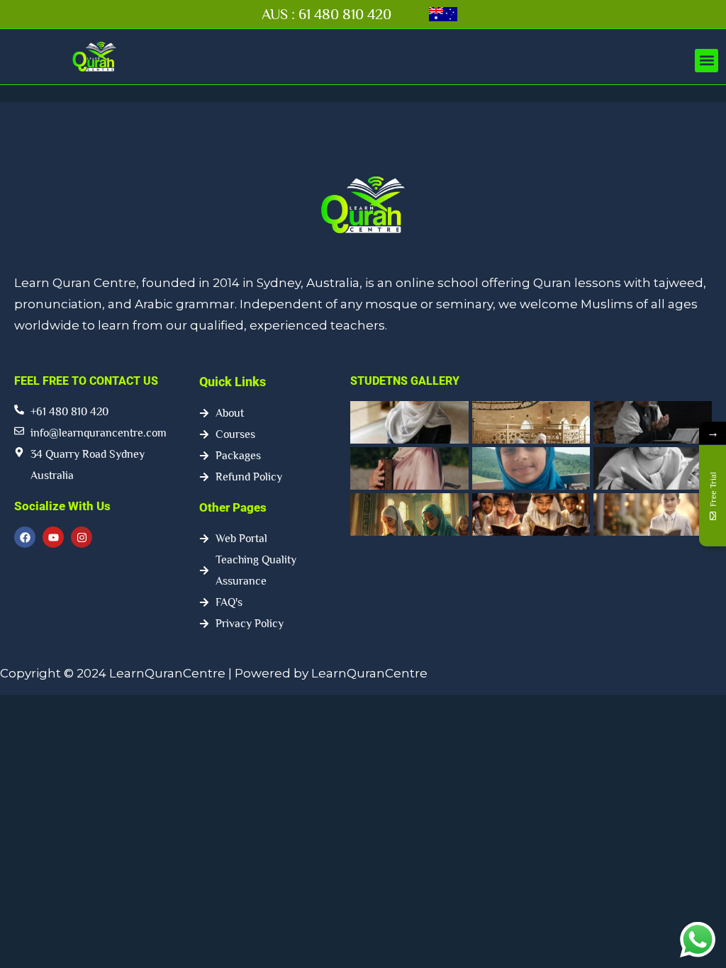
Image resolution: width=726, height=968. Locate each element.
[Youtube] (53, 537)
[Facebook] (24, 537)
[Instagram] (81, 537)
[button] (706, 60)
